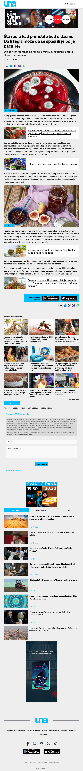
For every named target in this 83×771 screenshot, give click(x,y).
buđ (23, 408)
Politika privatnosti (54, 762)
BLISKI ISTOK (11, 730)
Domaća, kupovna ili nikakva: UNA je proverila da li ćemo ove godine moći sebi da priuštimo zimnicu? (52, 282)
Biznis (37, 730)
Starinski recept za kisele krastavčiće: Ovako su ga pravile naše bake (51, 251)
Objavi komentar (41, 464)
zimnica (7, 408)
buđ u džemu (33, 408)
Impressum (33, 762)
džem (16, 408)
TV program (41, 734)
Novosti (30, 730)
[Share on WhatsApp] (23, 66)
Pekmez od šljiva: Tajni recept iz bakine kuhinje (53, 163)
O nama (26, 762)
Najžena (68, 273)
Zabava (64, 730)
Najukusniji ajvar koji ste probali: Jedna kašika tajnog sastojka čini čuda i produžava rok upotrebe (52, 133)
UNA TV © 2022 (40, 768)
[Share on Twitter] (15, 66)
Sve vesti (21, 730)
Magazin (72, 730)
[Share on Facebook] (11, 66)
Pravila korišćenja (42, 762)
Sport (44, 730)
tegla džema (47, 408)
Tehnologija (53, 730)
